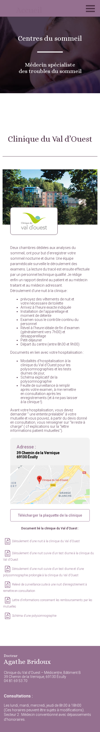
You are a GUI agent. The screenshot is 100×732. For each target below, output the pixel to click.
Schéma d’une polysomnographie (34, 616)
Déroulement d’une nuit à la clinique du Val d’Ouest (46, 541)
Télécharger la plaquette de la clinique (50, 515)
